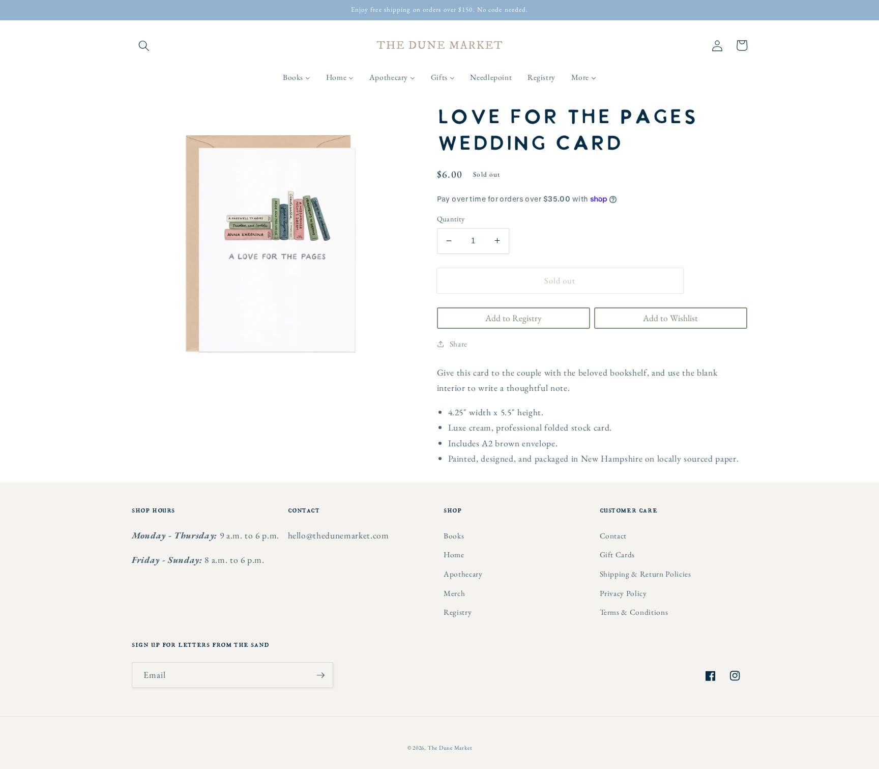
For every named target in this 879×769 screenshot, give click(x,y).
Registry (458, 612)
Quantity (451, 218)
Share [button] (458, 343)
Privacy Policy (623, 593)
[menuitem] (296, 77)
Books (454, 535)
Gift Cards (617, 554)
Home (454, 554)
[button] (144, 45)
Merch (454, 593)
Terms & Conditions (634, 612)
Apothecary (463, 573)
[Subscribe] (320, 675)
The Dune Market (450, 747)
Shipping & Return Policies (645, 573)
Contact (613, 535)
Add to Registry (513, 317)
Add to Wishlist (670, 317)
